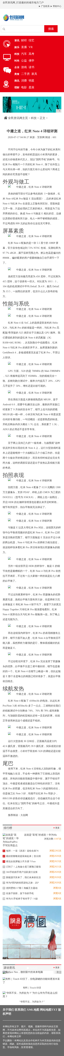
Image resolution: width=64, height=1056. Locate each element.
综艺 (31, 40)
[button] (7, 972)
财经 (24, 40)
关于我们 (8, 1009)
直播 (24, 47)
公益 (24, 60)
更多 (56, 827)
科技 (34, 118)
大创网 (24, 815)
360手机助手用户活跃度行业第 (20, 872)
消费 (24, 80)
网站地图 (45, 1009)
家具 (34, 73)
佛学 (31, 60)
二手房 (25, 73)
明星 (31, 80)
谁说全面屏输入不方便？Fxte (19, 861)
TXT (54, 1009)
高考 (31, 53)
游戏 (24, 67)
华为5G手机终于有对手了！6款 (20, 898)
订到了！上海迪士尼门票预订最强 (22, 866)
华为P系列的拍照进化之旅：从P (21, 882)
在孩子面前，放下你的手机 (18, 893)
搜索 (51, 28)
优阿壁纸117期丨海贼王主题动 (20, 888)
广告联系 (45, 6)
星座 (31, 87)
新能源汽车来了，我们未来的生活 (22, 877)
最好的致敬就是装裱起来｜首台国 (22, 856)
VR (31, 47)
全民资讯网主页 (18, 118)
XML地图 (33, 1009)
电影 (24, 87)
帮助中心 (56, 6)
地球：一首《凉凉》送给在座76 (21, 850)
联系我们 (20, 1009)
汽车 (24, 53)
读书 (31, 67)
